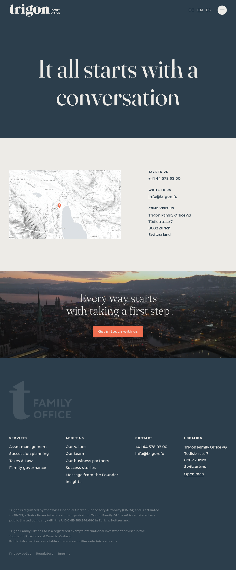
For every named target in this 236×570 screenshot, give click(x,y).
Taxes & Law (21, 461)
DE (191, 10)
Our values (76, 447)
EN (200, 10)
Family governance (27, 468)
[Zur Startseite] (34, 10)
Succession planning (29, 453)
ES (208, 10)
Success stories (81, 468)
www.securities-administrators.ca (89, 541)
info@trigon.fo (162, 196)
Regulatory (44, 554)
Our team (75, 453)
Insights (74, 482)
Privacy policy (20, 554)
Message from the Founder (92, 475)
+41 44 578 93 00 (164, 178)
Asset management (28, 447)
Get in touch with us (118, 331)
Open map (194, 474)
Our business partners (87, 461)
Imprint (64, 554)
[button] (222, 10)
